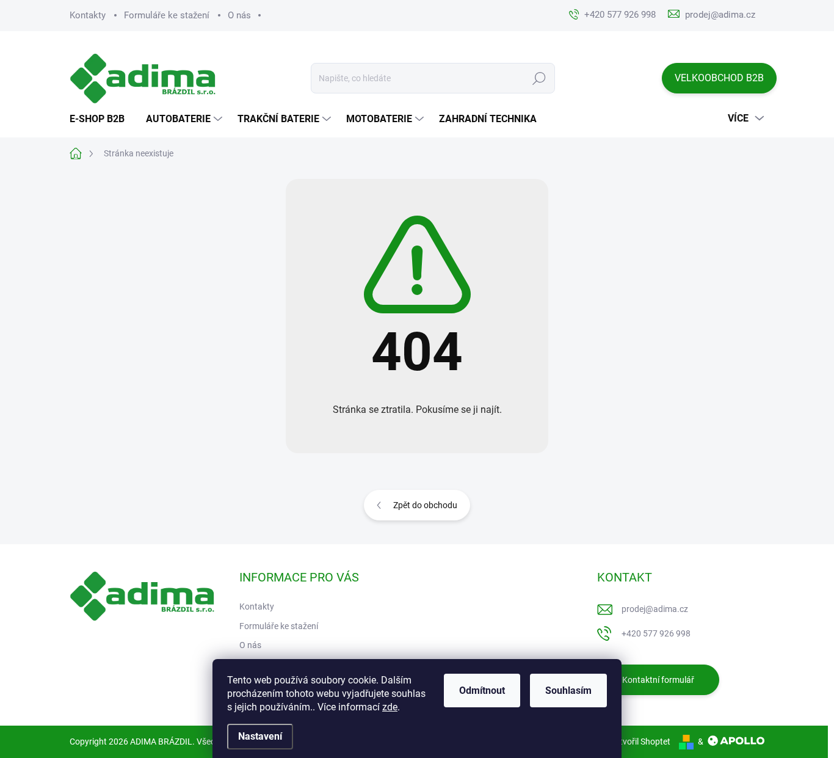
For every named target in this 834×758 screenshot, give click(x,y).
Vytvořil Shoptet (640, 741)
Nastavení (260, 736)
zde (389, 707)
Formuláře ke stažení (166, 15)
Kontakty (88, 15)
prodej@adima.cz (655, 609)
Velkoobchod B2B (719, 78)
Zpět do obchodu (425, 505)
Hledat (539, 78)
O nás (239, 15)
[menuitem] (102, 119)
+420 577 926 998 (656, 633)
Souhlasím (568, 690)
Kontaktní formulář (658, 680)
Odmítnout (482, 690)
